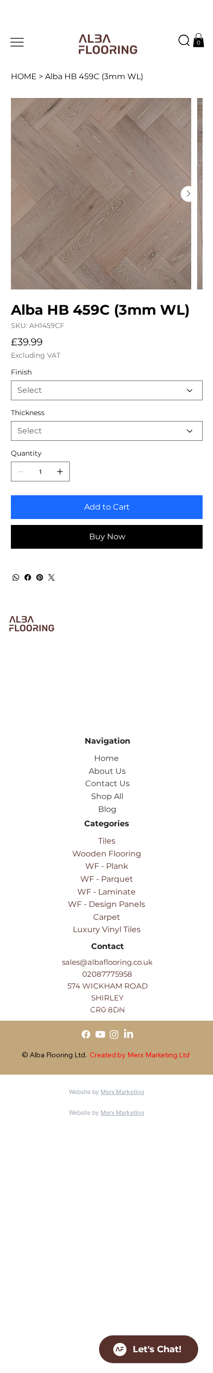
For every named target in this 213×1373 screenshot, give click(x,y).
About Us (107, 771)
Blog (107, 809)
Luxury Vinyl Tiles (107, 929)
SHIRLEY (107, 997)
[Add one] (60, 471)
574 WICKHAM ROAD (107, 986)
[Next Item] (189, 194)
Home (106, 758)
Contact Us (107, 783)
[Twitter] (51, 577)
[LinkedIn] (128, 1034)
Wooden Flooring (106, 853)
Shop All (107, 796)
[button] (199, 40)
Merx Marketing (122, 1091)
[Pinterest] (40, 577)
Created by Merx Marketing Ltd (140, 1054)
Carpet (106, 917)
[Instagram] (114, 1034)
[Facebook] (28, 577)
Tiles (106, 841)
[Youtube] (100, 1034)
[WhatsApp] (16, 577)
